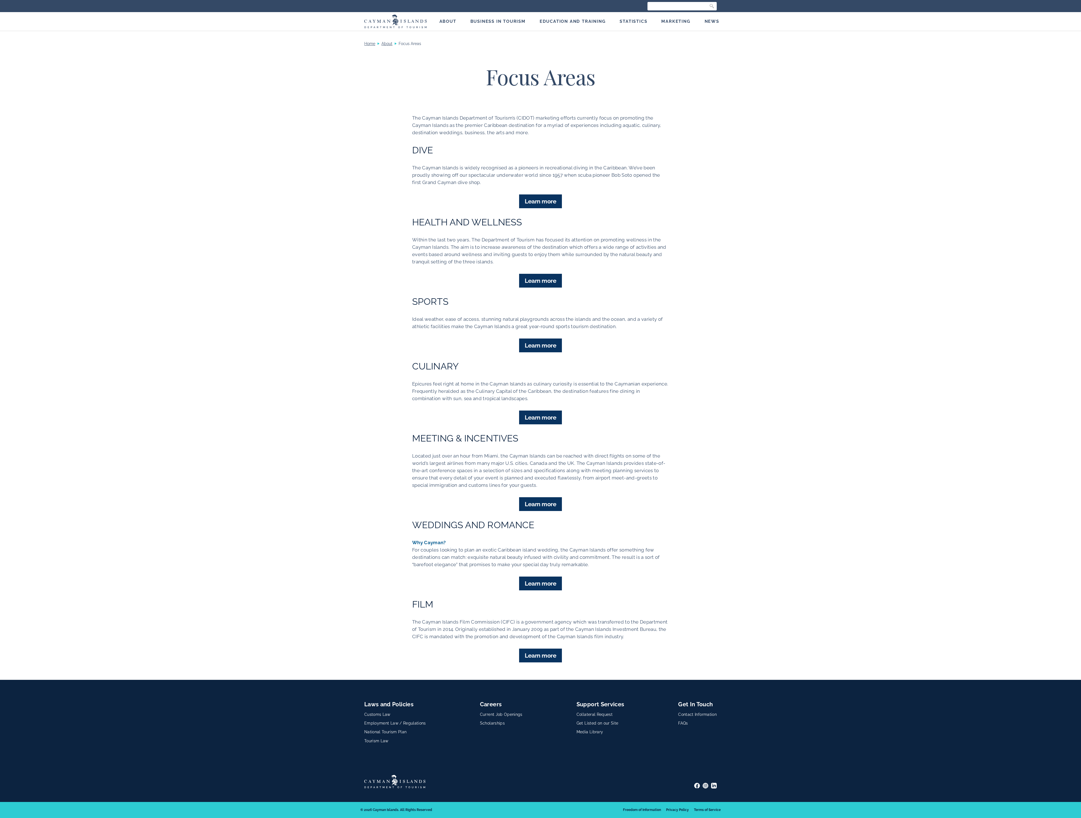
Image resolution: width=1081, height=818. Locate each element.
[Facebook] (697, 785)
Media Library (590, 732)
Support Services (600, 704)
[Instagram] (705, 785)
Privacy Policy (677, 810)
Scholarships (492, 723)
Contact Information (697, 714)
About (386, 43)
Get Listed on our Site (597, 723)
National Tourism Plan (385, 732)
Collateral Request (595, 714)
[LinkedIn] (714, 785)
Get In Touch (695, 704)
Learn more (540, 201)
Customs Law (377, 714)
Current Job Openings (501, 714)
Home (369, 43)
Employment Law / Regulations (395, 723)
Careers (491, 704)
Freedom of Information (642, 810)
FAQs (683, 723)
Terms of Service (707, 810)
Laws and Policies (389, 704)
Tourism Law (376, 741)
